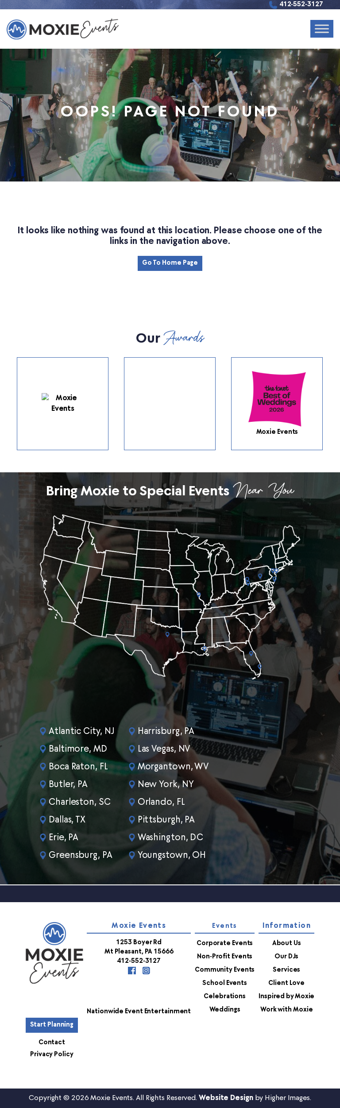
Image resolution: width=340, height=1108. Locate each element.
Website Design (226, 1098)
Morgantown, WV (173, 767)
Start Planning (52, 1025)
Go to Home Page (170, 263)
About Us (286, 943)
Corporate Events (225, 943)
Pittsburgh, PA (166, 820)
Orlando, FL (161, 802)
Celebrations (225, 996)
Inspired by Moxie (286, 996)
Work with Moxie (286, 1010)
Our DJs (286, 957)
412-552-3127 (301, 4)
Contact (52, 1042)
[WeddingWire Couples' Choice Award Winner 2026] (63, 403)
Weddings (224, 1010)
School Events (224, 983)
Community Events (225, 970)
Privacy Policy (51, 1054)
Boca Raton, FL (78, 767)
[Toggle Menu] (322, 29)
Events (224, 926)
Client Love (286, 983)
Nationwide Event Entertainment (139, 1011)
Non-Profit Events (224, 957)
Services (286, 970)
